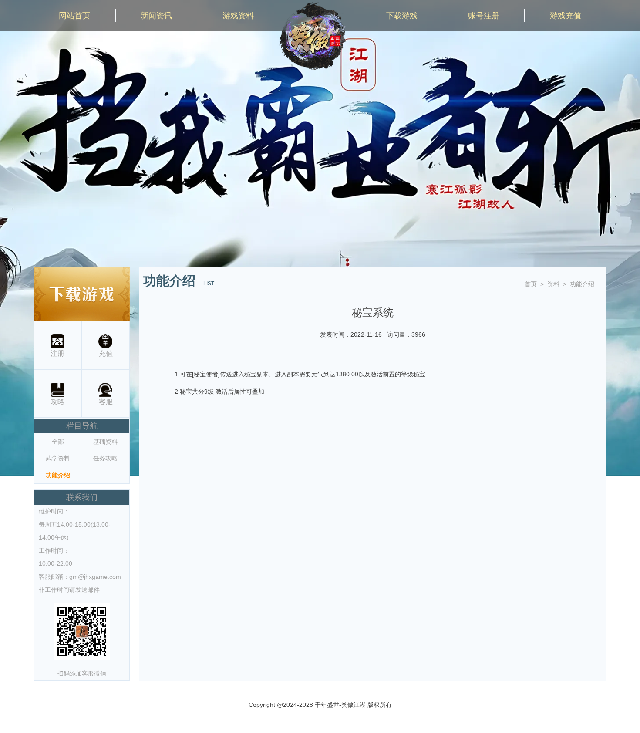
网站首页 (74, 15)
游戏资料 (238, 15)
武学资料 (58, 458)
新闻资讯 (156, 15)
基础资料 (105, 441)
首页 (531, 283)
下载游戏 (402, 15)
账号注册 (483, 15)
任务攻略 (105, 458)
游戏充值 (565, 15)
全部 (58, 441)
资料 (553, 283)
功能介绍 (58, 475)
